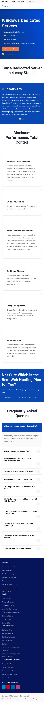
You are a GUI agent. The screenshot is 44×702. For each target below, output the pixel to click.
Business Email (7, 630)
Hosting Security (7, 667)
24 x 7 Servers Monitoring (10, 671)
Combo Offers (6, 623)
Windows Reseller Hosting (10, 612)
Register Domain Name (9, 567)
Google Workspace (8, 637)
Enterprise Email (7, 633)
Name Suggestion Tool (9, 584)
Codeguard (5, 650)
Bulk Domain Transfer (9, 577)
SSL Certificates (7, 640)
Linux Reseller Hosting (9, 609)
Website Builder (7, 657)
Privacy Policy (32, 699)
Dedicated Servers (8, 616)
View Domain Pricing (9, 570)
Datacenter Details (8, 664)
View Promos (6, 591)
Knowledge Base (7, 699)
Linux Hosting (6, 598)
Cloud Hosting (6, 619)
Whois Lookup (6, 581)
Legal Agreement (20, 699)
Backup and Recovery (9, 674)
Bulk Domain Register (9, 574)
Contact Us (5, 678)
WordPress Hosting (8, 605)
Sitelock (4, 644)
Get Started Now (10, 49)
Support (31, 1)
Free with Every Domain (10, 588)
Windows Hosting (7, 602)
